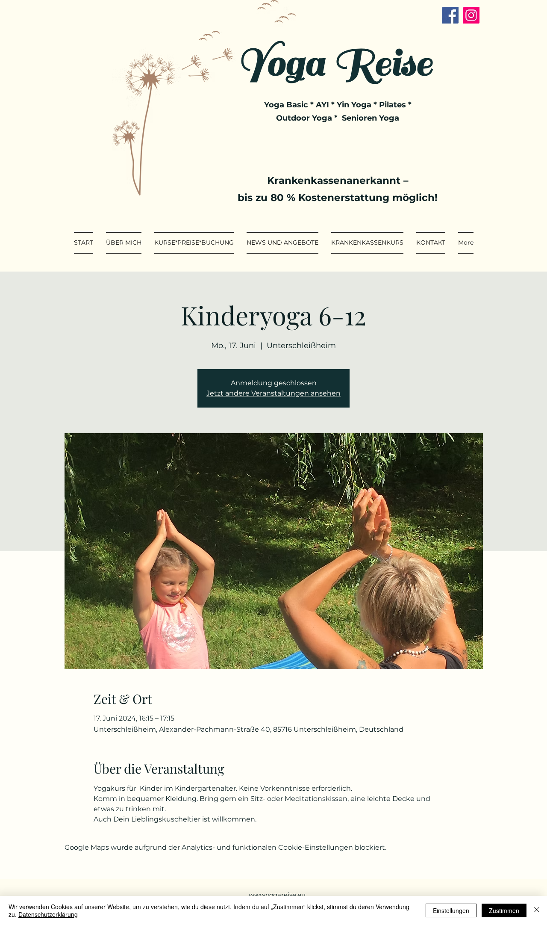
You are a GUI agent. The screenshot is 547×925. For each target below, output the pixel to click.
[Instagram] (471, 15)
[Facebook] (450, 15)
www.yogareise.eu (277, 895)
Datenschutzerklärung (48, 914)
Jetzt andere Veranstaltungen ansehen (273, 393)
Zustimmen (504, 910)
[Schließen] (537, 910)
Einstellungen (451, 910)
